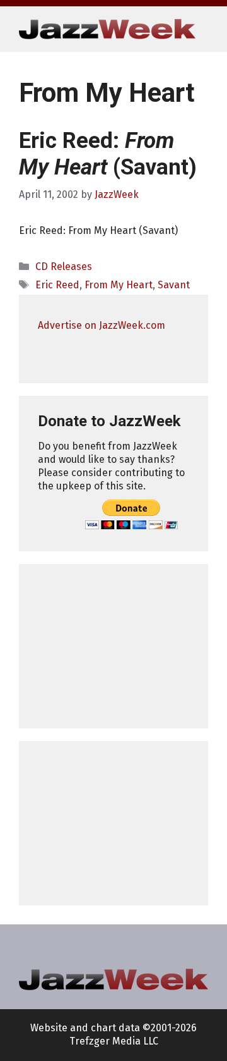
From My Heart (118, 285)
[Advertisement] (113, 646)
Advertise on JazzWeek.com (101, 325)
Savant (174, 285)
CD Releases (63, 267)
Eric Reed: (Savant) (108, 154)
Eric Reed (57, 285)
